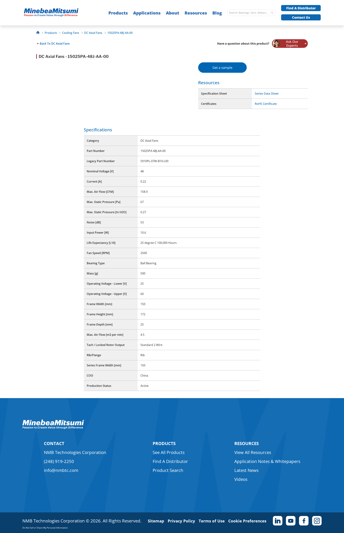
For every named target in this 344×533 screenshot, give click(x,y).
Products (118, 13)
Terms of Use (212, 520)
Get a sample (222, 67)
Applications (147, 13)
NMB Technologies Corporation (75, 452)
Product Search (168, 470)
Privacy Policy (181, 520)
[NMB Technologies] (38, 33)
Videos (240, 479)
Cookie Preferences (247, 520)
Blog (217, 13)
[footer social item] (277, 520)
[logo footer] (53, 428)
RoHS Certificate (266, 104)
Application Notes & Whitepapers (267, 461)
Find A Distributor (301, 8)
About (172, 13)
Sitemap (156, 520)
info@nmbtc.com (61, 470)
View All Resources (252, 452)
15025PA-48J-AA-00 (120, 33)
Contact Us (301, 17)
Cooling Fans (70, 33)
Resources (196, 13)
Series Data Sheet (267, 93)
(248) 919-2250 (59, 461)
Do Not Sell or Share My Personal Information (45, 527)
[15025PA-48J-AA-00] (58, 13)
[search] (272, 12)
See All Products (169, 452)
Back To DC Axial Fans (55, 44)
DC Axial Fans (93, 33)
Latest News (246, 470)
